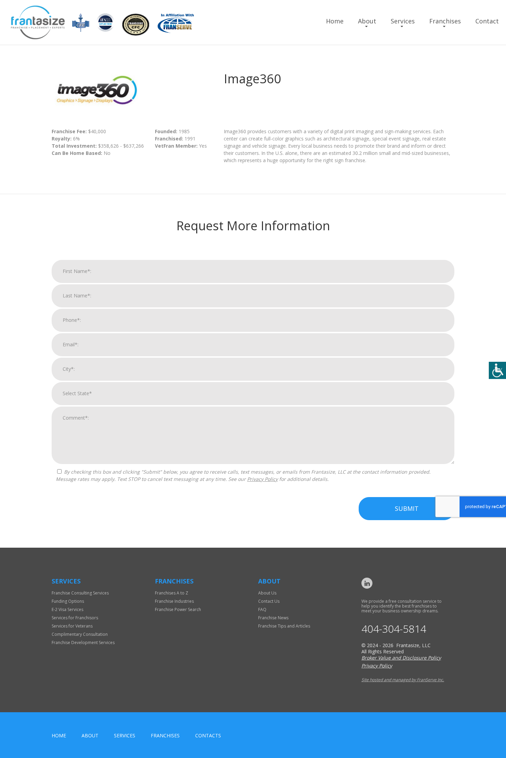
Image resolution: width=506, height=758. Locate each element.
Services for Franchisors (75, 618)
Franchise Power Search (178, 609)
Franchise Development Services (83, 642)
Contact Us (269, 601)
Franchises (445, 21)
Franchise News (273, 618)
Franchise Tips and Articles (284, 626)
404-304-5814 (393, 629)
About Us (267, 593)
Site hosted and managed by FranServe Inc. (402, 680)
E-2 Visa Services (67, 609)
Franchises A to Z (171, 593)
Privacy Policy (262, 479)
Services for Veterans (72, 626)
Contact (487, 21)
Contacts (208, 735)
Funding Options (68, 601)
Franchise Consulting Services (80, 593)
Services (403, 21)
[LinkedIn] (366, 583)
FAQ (262, 609)
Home (335, 21)
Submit (407, 508)
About (367, 21)
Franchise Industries (174, 601)
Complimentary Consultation (80, 634)
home (59, 735)
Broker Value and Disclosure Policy (401, 657)
